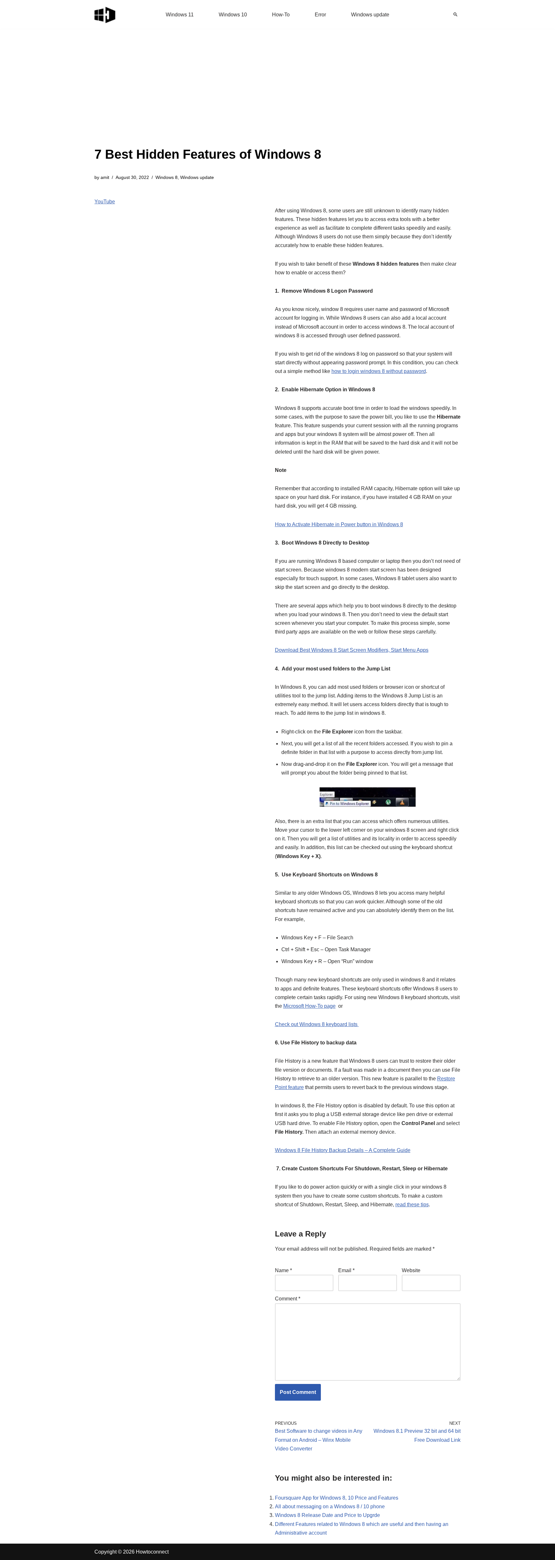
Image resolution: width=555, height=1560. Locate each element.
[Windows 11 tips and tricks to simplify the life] (105, 14)
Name (283, 1270)
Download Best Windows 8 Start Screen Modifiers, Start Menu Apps (351, 650)
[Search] (455, 14)
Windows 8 (166, 177)
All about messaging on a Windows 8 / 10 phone (330, 1506)
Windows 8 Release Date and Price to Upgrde (327, 1515)
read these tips (412, 1204)
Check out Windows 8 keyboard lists (317, 1024)
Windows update (370, 14)
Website (411, 1270)
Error (320, 14)
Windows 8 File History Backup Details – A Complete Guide (342, 1150)
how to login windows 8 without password (378, 371)
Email (346, 1270)
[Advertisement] (207, 96)
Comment (287, 1298)
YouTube (104, 201)
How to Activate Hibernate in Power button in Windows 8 (339, 524)
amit (105, 177)
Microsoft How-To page (309, 1006)
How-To (281, 14)
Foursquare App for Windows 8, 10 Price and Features (336, 1498)
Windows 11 (180, 14)
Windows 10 (233, 14)
